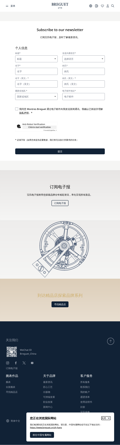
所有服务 (85, 382)
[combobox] (36, 58)
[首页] (60, 6)
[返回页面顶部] (110, 341)
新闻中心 (48, 407)
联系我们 (85, 387)
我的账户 (85, 392)
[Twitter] (24, 363)
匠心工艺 (48, 387)
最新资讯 (48, 382)
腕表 (8, 382)
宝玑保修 (85, 411)
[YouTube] (32, 363)
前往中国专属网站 (42, 435)
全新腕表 (10, 387)
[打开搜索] (112, 6)
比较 (82, 407)
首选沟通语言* (69, 53)
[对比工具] (96, 5)
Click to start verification (39, 127)
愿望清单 (85, 397)
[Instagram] (7, 363)
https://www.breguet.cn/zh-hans (46, 427)
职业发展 (48, 402)
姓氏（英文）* (69, 78)
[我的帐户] (108, 6)
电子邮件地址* (69, 91)
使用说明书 (86, 402)
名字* (17, 66)
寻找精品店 (60, 304)
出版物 (46, 392)
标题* (17, 53)
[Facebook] (16, 363)
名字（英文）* (22, 78)
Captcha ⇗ (50, 130)
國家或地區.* (21, 91)
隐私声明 (24, 112)
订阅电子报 (60, 203)
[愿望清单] (102, 5)
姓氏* (65, 66)
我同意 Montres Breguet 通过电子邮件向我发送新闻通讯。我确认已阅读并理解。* (61, 110)
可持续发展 (49, 397)
